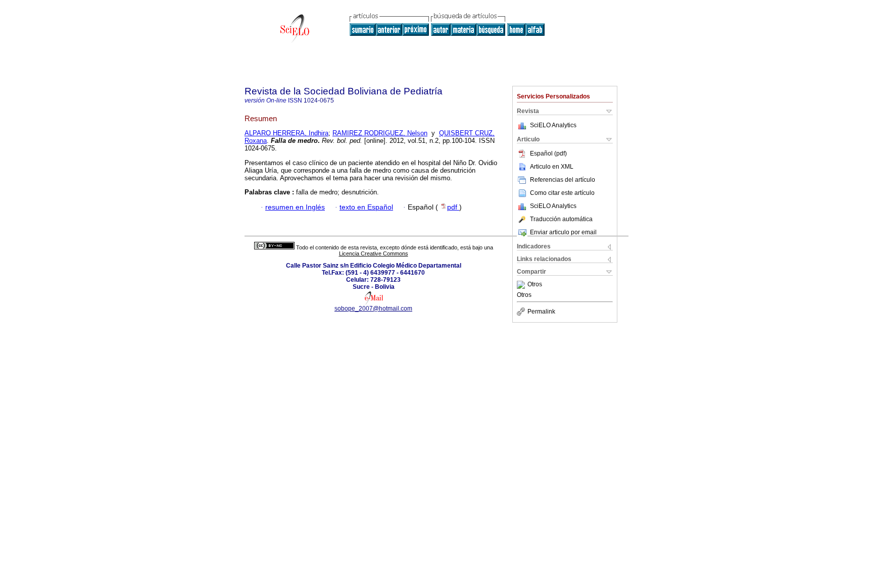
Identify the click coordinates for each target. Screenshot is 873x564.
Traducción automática (561, 219)
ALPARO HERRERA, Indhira (286, 133)
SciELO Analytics (553, 125)
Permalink (541, 311)
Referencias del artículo (562, 179)
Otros (534, 284)
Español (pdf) (548, 153)
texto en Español (366, 207)
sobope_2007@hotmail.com (373, 308)
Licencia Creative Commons (373, 253)
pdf (453, 207)
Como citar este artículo (562, 192)
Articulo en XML (551, 166)
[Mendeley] (522, 284)
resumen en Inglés (295, 207)
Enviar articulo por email (563, 232)
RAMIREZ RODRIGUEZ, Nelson (379, 133)
